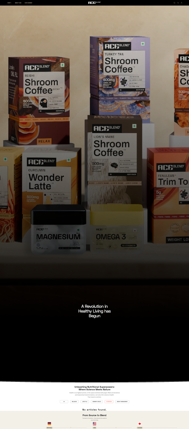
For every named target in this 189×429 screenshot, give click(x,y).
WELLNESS (74, 401)
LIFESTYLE (84, 401)
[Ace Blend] (94, 3)
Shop (9, 2)
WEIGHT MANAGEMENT (122, 401)
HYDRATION (109, 401)
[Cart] (178, 2)
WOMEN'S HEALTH (97, 401)
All (64, 401)
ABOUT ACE (18, 2)
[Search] (174, 2)
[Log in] (181, 2)
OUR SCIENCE (28, 2)
